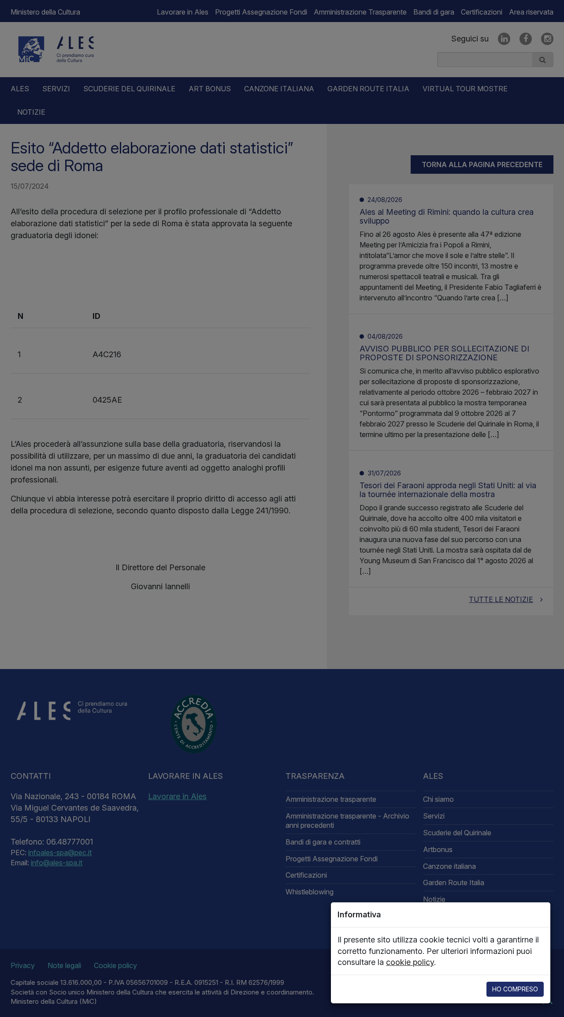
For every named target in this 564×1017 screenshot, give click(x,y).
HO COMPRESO (515, 989)
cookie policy (410, 962)
